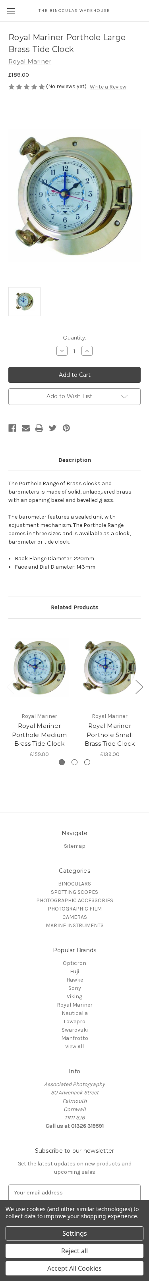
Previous (10, 687)
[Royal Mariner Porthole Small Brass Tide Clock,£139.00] (109, 667)
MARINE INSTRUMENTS (75, 925)
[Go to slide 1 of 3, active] (62, 762)
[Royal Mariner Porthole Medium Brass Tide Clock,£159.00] (39, 667)
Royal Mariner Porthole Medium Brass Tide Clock (39, 734)
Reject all (74, 1250)
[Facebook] (12, 428)
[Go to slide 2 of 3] (74, 762)
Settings (74, 1233)
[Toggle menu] (11, 11)
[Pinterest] (66, 428)
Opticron (74, 963)
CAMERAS (74, 917)
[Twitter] (53, 428)
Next (139, 687)
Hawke (74, 979)
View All (74, 1046)
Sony (74, 988)
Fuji (74, 971)
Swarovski (75, 1029)
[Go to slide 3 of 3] (87, 762)
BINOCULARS (74, 883)
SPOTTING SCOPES (74, 892)
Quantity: (74, 337)
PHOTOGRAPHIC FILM (75, 908)
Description (74, 459)
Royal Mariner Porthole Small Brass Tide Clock (110, 734)
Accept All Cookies (74, 1268)
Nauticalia (75, 1013)
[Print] (39, 428)
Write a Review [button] (108, 86)
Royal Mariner (75, 1004)
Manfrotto (74, 1038)
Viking (74, 996)
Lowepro (74, 1021)
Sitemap (74, 846)
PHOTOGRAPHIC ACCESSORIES (74, 900)
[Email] (26, 428)
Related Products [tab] (75, 607)
